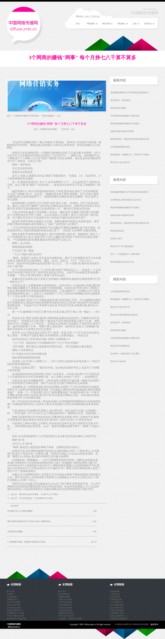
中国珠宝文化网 (13, 608)
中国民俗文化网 (65, 608)
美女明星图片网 (65, 605)
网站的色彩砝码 (117, 231)
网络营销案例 (48, 116)
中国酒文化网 (115, 599)
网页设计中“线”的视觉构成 (122, 246)
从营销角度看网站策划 (120, 147)
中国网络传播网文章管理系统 (26, 116)
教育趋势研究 (64, 594)
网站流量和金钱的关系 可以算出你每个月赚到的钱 (28, 521)
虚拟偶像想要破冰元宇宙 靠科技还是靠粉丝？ (130, 92)
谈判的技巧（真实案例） (121, 100)
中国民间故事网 (116, 610)
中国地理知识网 (65, 610)
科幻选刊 (62, 591)
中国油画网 (11, 597)
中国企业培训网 (65, 599)
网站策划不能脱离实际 (120, 346)
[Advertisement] (44, 559)
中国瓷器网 (115, 591)
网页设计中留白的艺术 (120, 162)
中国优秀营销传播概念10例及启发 (125, 116)
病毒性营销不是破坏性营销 (122, 131)
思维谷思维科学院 (14, 610)
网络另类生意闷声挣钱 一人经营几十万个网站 (38, 494)
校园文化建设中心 (117, 616)
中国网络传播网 (121, 624)
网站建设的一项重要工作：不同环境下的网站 (130, 155)
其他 (133, 23)
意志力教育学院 (116, 608)
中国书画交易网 (65, 602)
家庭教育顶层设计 (66, 613)
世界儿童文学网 (13, 605)
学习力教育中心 (116, 602)
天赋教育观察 (64, 597)
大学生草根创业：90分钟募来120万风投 (36, 498)
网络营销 (104, 23)
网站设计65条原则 (118, 361)
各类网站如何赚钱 (15, 531)
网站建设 (119, 23)
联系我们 (146, 23)
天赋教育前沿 (12, 599)
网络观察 (89, 23)
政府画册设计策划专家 (16, 618)
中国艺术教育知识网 (15, 616)
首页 (78, 23)
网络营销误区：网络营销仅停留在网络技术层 (130, 139)
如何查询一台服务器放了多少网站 (125, 354)
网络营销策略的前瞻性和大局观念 (125, 123)
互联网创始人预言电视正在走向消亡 (126, 200)
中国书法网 (115, 594)
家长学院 (11, 591)
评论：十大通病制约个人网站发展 (125, 254)
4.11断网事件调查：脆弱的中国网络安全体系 (26, 542)
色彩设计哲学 (116, 238)
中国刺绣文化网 (116, 613)
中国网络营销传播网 (48, 129)
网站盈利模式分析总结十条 (122, 262)
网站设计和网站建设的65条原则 (124, 315)
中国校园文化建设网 (118, 618)
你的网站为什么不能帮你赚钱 (20, 511)
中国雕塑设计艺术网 (15, 613)
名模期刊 (11, 594)
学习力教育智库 (116, 605)
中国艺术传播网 (13, 602)
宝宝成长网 (115, 597)
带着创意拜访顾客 (118, 108)
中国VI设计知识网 (66, 616)
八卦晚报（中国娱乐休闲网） (70, 618)
